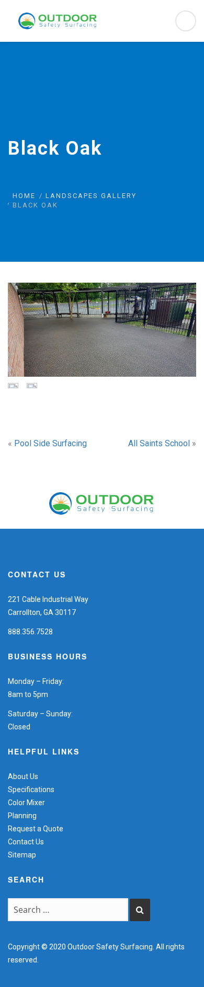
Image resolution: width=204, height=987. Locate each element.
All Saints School (159, 443)
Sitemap (22, 855)
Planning (22, 815)
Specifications (31, 789)
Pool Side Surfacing (50, 443)
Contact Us (26, 842)
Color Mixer (26, 802)
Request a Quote (35, 829)
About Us (23, 776)
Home (24, 196)
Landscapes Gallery (91, 196)
